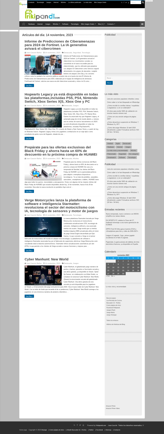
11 (133, 264)
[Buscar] (143, 2)
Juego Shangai (111, 315)
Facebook (99, 430)
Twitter (91, 430)
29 (118, 274)
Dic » (113, 276)
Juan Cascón (112, 425)
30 (123, 274)
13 (108, 267)
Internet (56, 2)
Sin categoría (133, 154)
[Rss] (122, 2)
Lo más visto (88, 2)
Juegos (48, 2)
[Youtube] (129, 2)
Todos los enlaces (112, 320)
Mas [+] (100, 24)
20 (108, 270)
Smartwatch (111, 157)
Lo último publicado (74, 2)
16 (123, 267)
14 (113, 267)
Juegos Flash (110, 310)
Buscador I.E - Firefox (113, 303)
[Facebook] (124, 2)
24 (128, 270)
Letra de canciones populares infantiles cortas (123, 99)
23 (123, 270)
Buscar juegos (111, 298)
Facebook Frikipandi (113, 308)
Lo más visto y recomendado (117, 150)
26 (138, 270)
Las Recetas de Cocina (114, 300)
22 (118, 270)
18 (133, 267)
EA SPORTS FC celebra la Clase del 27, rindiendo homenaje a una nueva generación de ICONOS (122, 222)
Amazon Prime (110, 406)
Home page (23, 430)
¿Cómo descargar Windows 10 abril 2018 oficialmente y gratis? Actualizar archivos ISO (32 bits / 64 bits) (123, 130)
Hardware (31, 24)
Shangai (44, 430)
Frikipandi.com (101, 425)
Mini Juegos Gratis (100, 2)
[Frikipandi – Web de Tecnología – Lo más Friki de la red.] (47, 14)
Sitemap (108, 430)
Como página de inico (113, 305)
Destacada (68, 53)
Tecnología (40, 2)
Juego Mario (110, 312)
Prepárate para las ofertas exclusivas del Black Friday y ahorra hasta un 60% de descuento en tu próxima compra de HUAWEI (61, 150)
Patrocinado (111, 154)
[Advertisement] (124, 52)
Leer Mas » (29, 85)
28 (113, 274)
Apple (118, 143)
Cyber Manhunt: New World (46, 259)
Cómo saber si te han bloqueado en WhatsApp (123, 102)
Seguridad (77, 53)
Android (110, 143)
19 (138, 267)
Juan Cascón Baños (34, 53)
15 (118, 267)
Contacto (31, 2)
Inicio (24, 23)
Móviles (63, 2)
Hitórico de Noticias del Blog (115, 324)
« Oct (108, 276)
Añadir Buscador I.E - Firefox (76, 430)
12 (138, 264)
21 (113, 270)
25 (133, 270)
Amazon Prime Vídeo (113, 408)
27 (108, 274)
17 (128, 267)
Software (65, 24)
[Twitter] (126, 2)
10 (128, 264)
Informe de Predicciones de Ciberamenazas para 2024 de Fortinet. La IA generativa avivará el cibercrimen (60, 44)
